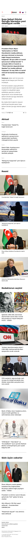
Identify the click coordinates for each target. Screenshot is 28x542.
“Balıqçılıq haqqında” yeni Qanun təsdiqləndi (13, 161)
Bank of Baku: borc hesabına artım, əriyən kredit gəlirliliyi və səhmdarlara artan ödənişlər (14, 413)
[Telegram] (12, 112)
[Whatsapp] (10, 112)
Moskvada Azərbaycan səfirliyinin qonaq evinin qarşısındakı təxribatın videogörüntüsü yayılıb (10, 137)
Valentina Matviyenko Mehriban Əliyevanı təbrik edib (13, 279)
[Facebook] (6, 112)
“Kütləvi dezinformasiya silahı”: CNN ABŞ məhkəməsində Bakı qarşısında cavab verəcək (12, 349)
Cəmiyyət (4, 131)
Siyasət (3, 144)
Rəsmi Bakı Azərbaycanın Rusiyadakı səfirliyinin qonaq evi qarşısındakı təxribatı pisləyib (11, 150)
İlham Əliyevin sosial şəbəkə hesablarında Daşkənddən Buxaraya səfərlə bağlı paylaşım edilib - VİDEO (13, 487)
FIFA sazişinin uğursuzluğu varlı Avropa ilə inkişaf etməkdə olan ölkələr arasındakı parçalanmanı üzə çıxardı (13, 381)
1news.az (16, 531)
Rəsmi (3, 16)
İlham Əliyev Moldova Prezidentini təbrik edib (13, 252)
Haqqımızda (5, 525)
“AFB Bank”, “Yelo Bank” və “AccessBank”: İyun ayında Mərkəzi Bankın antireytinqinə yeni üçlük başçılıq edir (14, 444)
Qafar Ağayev (5, 26)
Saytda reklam (5, 522)
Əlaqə (3, 527)
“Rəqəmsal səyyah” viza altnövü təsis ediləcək (13, 513)
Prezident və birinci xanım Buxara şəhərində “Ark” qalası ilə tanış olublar (13, 497)
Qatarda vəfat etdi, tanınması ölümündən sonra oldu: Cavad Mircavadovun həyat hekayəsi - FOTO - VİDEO (13, 317)
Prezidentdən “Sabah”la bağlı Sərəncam (10, 126)
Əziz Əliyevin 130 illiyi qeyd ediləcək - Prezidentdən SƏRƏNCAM (11, 505)
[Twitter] (8, 112)
